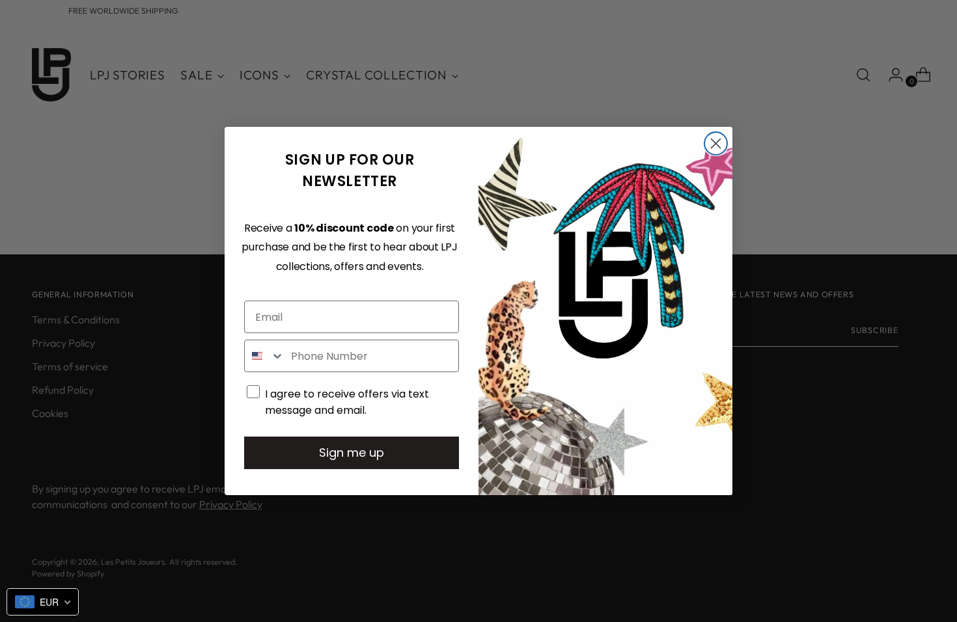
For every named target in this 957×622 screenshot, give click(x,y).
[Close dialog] (715, 143)
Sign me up (351, 452)
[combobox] (264, 356)
